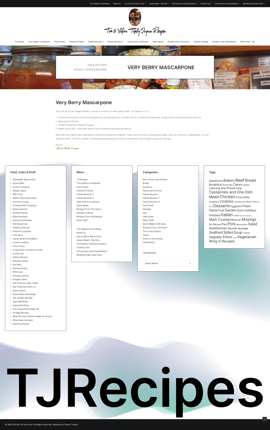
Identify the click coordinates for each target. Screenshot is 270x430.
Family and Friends (152, 190)
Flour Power (59, 42)
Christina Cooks (21, 201)
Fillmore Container (22, 231)
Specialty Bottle (20, 301)
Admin (75, 424)
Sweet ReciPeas (21, 305)
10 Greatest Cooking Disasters (184, 4)
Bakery (229, 180)
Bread (146, 183)
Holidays (147, 209)
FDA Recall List (20, 224)
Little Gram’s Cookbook (137, 42)
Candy (246, 184)
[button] (254, 42)
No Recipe (215, 224)
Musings (249, 219)
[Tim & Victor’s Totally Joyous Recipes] (135, 22)
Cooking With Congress (24, 205)
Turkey (246, 232)
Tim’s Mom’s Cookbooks (39, 42)
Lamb (236, 215)
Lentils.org (18, 253)
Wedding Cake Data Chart (253, 4)
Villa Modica (149, 242)
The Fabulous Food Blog (99, 4)
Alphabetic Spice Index (24, 179)
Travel (146, 235)
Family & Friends (76, 42)
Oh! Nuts (17, 264)
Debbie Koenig (20, 212)
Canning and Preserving (225, 188)
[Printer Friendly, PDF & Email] (68, 148)
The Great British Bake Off (26, 309)
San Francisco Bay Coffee (25, 283)
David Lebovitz (20, 209)
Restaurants (242, 224)
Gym (240, 210)
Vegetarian (246, 237)
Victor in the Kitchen (153, 238)
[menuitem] (101, 3)
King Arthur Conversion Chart (28, 249)
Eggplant (236, 206)
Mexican (235, 219)
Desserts (147, 187)
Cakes (237, 184)
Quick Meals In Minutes (154, 224)
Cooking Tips (205, 4)
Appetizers (216, 180)
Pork (232, 224)
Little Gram (148, 216)
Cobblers (214, 201)
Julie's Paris (19, 246)
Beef (240, 180)
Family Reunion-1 (96, 42)
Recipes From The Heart (178, 42)
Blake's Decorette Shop (24, 198)
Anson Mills (18, 183)
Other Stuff (245, 42)
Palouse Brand (20, 268)
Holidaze (214, 215)
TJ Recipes (19, 42)
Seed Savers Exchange (24, 294)
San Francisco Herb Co (24, 286)
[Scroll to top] (264, 419)
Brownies (227, 185)
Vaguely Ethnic (221, 237)
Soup (238, 232)
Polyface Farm (20, 279)
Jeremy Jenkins (21, 242)
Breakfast (215, 184)
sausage (242, 228)
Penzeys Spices (21, 275)
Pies (224, 224)
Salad (252, 224)
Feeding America (21, 227)
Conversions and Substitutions (226, 4)
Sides (228, 232)
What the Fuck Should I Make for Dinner (32, 316)
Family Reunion (150, 194)
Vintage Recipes (21, 312)
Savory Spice (19, 290)
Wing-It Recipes (222, 241)
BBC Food (18, 194)
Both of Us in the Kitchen (155, 179)
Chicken (227, 196)
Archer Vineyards (21, 187)
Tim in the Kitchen (152, 231)
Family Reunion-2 (115, 42)
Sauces (232, 228)
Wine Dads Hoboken (23, 320)
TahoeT (67, 424)
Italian (227, 214)
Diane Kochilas (20, 216)
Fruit (221, 210)
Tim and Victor (26, 424)
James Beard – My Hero (158, 4)
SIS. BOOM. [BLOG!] (22, 298)
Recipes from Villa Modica (224, 42)
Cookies (226, 201)
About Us (116, 4)
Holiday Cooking (201, 42)
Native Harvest (20, 257)
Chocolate (242, 197)
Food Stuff (148, 205)
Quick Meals (158, 42)
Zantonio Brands (21, 323)
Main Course (219, 219)
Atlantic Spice (19, 190)
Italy (145, 212)
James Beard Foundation (25, 238)
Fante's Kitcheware (22, 220)
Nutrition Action (20, 261)
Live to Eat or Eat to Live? (134, 4)
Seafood (216, 232)
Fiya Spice (18, 235)
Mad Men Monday (245, 216)
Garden (231, 210)
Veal (235, 238)
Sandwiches (218, 228)
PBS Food (17, 272)
